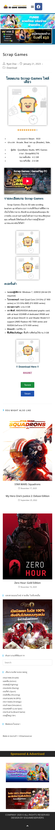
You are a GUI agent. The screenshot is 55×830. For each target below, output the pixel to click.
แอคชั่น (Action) (9, 681)
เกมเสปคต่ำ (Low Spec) (12, 708)
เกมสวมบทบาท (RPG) (12, 698)
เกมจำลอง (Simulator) (12, 705)
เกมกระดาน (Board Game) (14, 712)
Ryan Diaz (12, 63)
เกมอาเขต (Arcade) (11, 677)
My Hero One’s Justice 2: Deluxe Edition (27, 496)
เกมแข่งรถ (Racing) (11, 688)
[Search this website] (27, 662)
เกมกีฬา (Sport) (9, 691)
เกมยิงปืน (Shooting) (11, 694)
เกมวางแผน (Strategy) (12, 701)
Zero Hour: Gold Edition (27, 582)
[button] (32, 6)
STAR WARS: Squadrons (27, 484)
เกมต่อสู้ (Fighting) (10, 684)
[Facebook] (38, 6)
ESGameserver (25, 736)
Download (12, 67)
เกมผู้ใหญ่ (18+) (9, 715)
